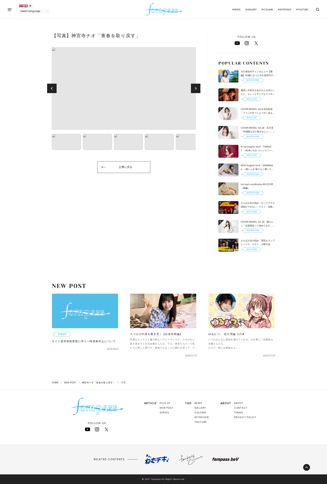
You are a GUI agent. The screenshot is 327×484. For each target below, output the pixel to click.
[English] (25, 5)
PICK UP (165, 403)
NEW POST (70, 382)
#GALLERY (251, 9)
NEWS (198, 403)
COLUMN (200, 412)
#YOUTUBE (302, 9)
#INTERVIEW (284, 9)
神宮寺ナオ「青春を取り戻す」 (98, 382)
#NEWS (236, 9)
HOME (55, 382)
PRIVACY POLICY (245, 417)
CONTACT (241, 407)
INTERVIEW (202, 417)
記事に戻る (125, 166)
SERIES (164, 412)
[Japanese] (30, 5)
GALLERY (200, 407)
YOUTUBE (201, 422)
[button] (52, 88)
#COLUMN (267, 9)
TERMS (238, 412)
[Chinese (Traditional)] (21, 5)
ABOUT (238, 403)
